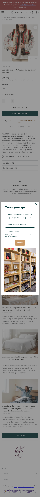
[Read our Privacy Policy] (33, 235)
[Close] (36, 204)
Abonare (20, 243)
